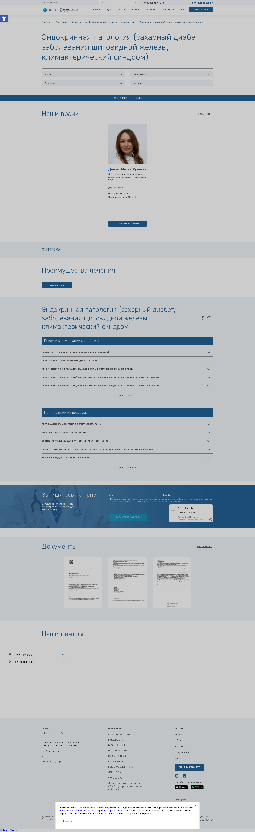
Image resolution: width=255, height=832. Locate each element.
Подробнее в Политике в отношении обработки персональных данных (95, 811)
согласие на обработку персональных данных (109, 808)
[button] (4, 18)
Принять (67, 821)
